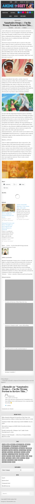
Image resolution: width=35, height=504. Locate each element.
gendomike (11, 27)
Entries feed (5, 480)
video (14, 462)
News (10, 16)
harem (27, 454)
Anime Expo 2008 (14, 446)
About (16, 2)
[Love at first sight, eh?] (17, 110)
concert (4, 452)
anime (8, 444)
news (3, 458)
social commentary (6, 462)
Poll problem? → (5, 379)
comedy (29, 450)
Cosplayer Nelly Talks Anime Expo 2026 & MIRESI (15, 421)
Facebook (13, 245)
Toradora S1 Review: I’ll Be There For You (16, 302)
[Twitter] (19, 12)
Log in (3, 477)
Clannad (10, 450)
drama (28, 452)
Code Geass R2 (22, 450)
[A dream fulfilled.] (17, 178)
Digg (22, 245)
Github (19, 274)
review (27, 458)
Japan (14, 456)
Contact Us (22, 2)
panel (18, 458)
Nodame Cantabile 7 (10, 372)
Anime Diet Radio (20, 444)
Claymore (16, 450)
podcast (22, 458)
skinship (20, 460)
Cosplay (23, 452)
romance (4, 460)
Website (4, 274)
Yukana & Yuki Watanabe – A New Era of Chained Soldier (16, 434)
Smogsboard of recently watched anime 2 (16, 348)
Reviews (16, 16)
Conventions (5, 12)
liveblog (18, 456)
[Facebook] (21, 12)
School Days (10, 460)
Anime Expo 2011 (5, 448)
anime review (21, 448)
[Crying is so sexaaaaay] (17, 76)
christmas (4, 450)
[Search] (28, 12)
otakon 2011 (8, 458)
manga (23, 456)
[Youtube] (25, 12)
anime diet (13, 444)
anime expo (27, 444)
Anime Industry (13, 448)
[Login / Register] (32, 12)
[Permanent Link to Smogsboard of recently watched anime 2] (19, 347)
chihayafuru (28, 448)
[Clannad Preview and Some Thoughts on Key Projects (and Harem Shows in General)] (9, 232)
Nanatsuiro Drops (11, 247)
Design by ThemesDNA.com (8, 501)
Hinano (10, 396)
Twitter (8, 245)
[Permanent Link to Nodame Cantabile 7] (19, 370)
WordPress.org (6, 486)
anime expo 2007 (5, 446)
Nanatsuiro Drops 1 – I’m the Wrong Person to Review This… (17, 24)
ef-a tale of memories (13, 454)
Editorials (13, 12)
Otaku (14, 458)
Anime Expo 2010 (23, 446)
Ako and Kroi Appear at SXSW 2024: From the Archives (16, 426)
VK (20, 245)
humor (3, 456)
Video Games (23, 16)
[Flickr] (23, 12)
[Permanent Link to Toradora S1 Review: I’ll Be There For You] (19, 300)
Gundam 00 (21, 454)
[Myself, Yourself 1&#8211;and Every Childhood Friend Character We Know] (8, 207)
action (3, 444)
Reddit (18, 245)
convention (10, 452)
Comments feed (6, 483)
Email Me (29, 274)
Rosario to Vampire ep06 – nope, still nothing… (17, 325)
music (30, 456)
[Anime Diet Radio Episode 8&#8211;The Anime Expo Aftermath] (24, 212)
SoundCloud (24, 274)
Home (11, 2)
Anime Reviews (18, 20)
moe (27, 456)
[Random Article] (30, 12)
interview (9, 456)
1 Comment (24, 27)
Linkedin (26, 245)
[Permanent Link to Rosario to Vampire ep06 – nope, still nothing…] (19, 323)
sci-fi (16, 460)
